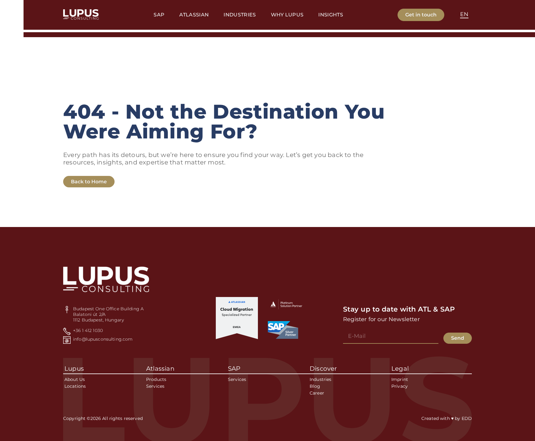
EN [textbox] (464, 14)
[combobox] (464, 14)
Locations (75, 386)
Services (155, 386)
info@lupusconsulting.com (103, 339)
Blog (315, 386)
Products (156, 379)
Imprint (399, 379)
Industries (320, 379)
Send (457, 338)
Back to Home (89, 182)
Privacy (399, 386)
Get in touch (421, 15)
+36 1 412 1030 (88, 330)
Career (317, 393)
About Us (74, 379)
